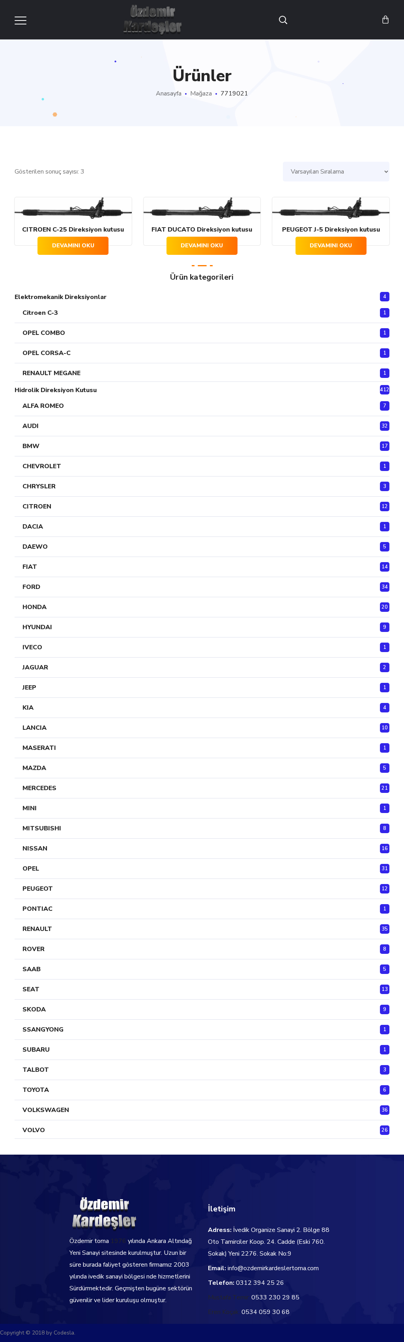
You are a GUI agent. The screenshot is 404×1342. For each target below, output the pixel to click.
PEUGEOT (37, 888)
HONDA (34, 607)
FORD (31, 587)
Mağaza (201, 93)
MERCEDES (39, 788)
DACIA (32, 526)
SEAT (30, 989)
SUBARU (36, 1049)
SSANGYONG (43, 1029)
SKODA (34, 1009)
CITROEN (36, 506)
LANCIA (34, 727)
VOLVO (33, 1130)
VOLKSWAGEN (45, 1110)
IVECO (32, 647)
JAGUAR (35, 667)
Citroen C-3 (40, 312)
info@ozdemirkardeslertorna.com (273, 1268)
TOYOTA (35, 1090)
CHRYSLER (39, 486)
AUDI (30, 426)
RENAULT (37, 929)
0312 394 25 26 (260, 1282)
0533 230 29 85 (275, 1297)
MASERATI (39, 748)
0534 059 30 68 (265, 1312)
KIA (28, 707)
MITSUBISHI (41, 828)
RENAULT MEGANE (51, 373)
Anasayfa (168, 93)
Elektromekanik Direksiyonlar (61, 297)
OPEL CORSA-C (46, 353)
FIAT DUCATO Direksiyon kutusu (202, 229)
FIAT (29, 567)
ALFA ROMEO (43, 406)
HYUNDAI (37, 627)
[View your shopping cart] (385, 19)
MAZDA (34, 768)
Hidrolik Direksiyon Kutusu (56, 390)
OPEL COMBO (43, 333)
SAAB (31, 969)
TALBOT (35, 1069)
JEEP (29, 687)
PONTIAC (37, 909)
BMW (30, 446)
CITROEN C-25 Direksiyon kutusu (73, 229)
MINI (29, 808)
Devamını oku (73, 245)
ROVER (33, 949)
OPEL (30, 868)
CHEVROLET (41, 466)
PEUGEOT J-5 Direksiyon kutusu (331, 229)
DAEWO (35, 546)
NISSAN (34, 848)
